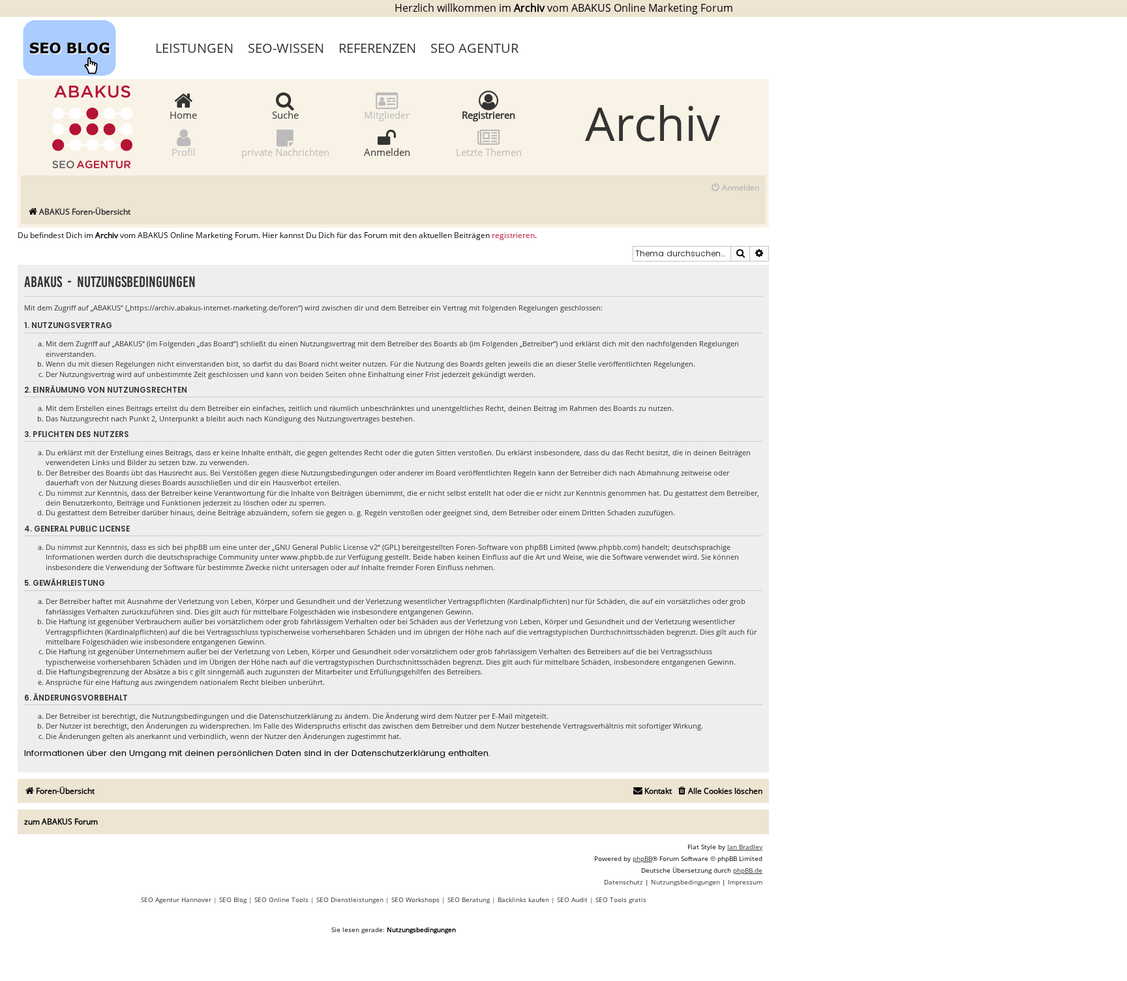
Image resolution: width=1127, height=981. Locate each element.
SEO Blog (233, 899)
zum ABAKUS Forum (61, 821)
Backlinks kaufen (523, 899)
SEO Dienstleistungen (349, 899)
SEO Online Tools (281, 899)
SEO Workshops (415, 899)
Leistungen (194, 48)
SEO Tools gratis (620, 899)
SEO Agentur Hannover (176, 899)
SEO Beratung (468, 899)
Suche (285, 114)
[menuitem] (734, 188)
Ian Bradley (744, 846)
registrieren (513, 235)
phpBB (642, 858)
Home (183, 114)
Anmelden (387, 151)
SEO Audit (572, 899)
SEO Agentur (474, 48)
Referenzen (377, 48)
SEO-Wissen (286, 48)
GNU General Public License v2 (326, 547)
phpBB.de (747, 870)
